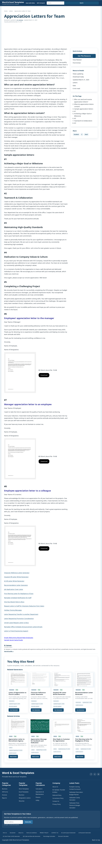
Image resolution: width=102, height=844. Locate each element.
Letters (11, 11)
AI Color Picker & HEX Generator (11, 836)
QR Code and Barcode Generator (31, 836)
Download (44, 375)
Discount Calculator (63, 836)
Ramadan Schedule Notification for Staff (17, 598)
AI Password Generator (85, 832)
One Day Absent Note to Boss (14, 602)
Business (4, 789)
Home (5, 11)
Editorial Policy (57, 795)
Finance (38, 797)
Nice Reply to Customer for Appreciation (61, 740)
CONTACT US (54, 832)
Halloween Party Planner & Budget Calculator (74, 805)
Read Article (13, 756)
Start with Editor (30, 3)
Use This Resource (84, 56)
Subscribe (28, 822)
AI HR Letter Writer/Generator (14, 581)
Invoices (4, 795)
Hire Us (5, 832)
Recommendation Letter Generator (16, 585)
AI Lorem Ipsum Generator (68, 832)
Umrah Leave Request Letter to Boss (16, 623)
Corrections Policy (58, 798)
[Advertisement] (51, 35)
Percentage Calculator (49, 836)
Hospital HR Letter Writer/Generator (16, 577)
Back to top (96, 840)
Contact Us (56, 801)
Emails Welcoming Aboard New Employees (18, 638)
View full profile (8, 651)
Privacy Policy (57, 804)
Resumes (21, 801)
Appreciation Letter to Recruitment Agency (16, 740)
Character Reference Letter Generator (16, 573)
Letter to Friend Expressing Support (16, 631)
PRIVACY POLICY (44, 832)
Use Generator (14, 710)
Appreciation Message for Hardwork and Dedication (39, 741)
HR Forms (5, 792)
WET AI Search (41, 3)
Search (81, 3)
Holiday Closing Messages (13, 610)
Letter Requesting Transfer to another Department (21, 614)
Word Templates (24, 789)
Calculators (39, 789)
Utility (37, 800)
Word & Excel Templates (13, 2)
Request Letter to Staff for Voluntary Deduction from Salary (24, 606)
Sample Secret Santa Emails (13, 640)
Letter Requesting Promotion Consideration (19, 618)
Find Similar (77, 63)
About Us (55, 787)
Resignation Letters (25, 798)
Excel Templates (23, 792)
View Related (77, 60)
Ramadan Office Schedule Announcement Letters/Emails (23, 627)
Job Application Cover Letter (13, 589)
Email (86, 134)
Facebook (76, 134)
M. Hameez (20, 20)
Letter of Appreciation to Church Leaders (17, 693)
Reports (4, 798)
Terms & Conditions (31, 832)
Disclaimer (12, 832)
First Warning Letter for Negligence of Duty (18, 594)
